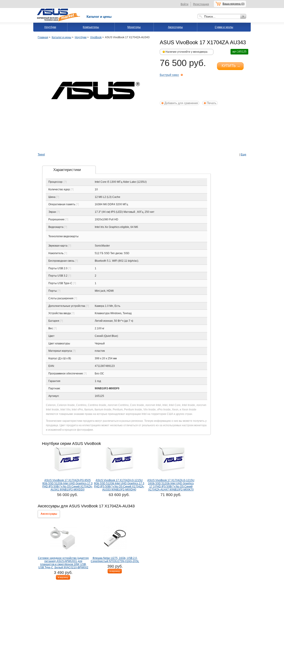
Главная (43, 37)
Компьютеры (91, 27)
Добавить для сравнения (181, 103)
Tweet (41, 154)
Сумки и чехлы (224, 27)
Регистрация (201, 4)
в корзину (63, 577)
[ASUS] (59, 9)
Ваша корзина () (234, 3)
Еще (243, 154)
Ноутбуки (50, 27)
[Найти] (243, 16)
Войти (184, 4)
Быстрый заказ (169, 74)
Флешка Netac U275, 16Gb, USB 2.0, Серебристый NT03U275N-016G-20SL (115, 560)
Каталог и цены (99, 16)
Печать (211, 103)
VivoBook (96, 37)
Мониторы (134, 27)
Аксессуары (175, 27)
